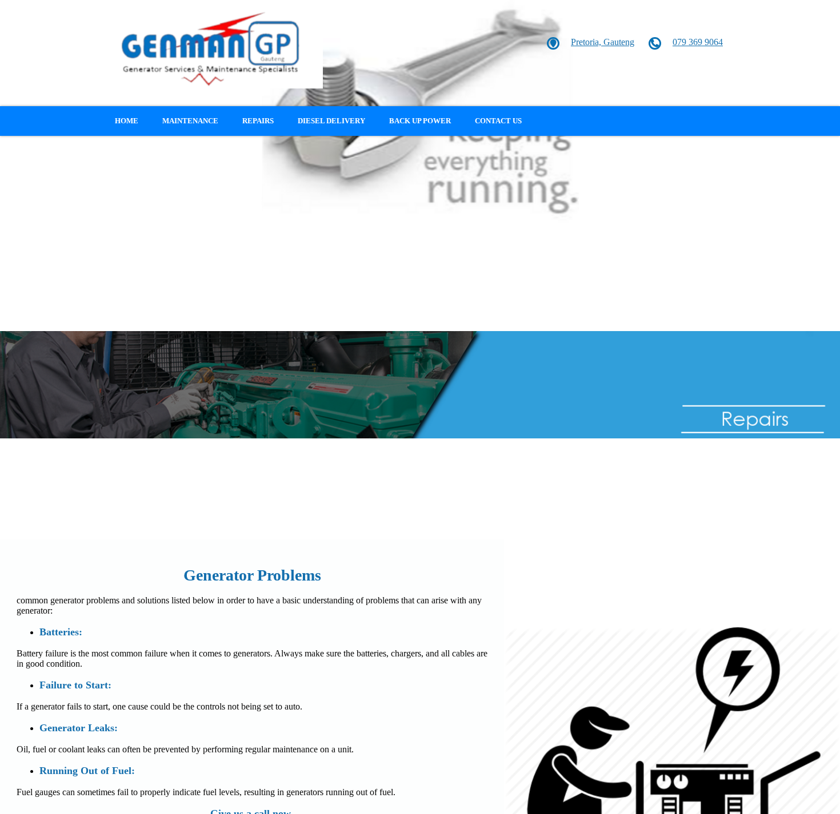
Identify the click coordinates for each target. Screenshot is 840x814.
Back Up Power (420, 120)
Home (126, 120)
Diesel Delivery (331, 120)
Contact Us (498, 120)
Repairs (258, 120)
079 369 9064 (698, 42)
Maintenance (190, 120)
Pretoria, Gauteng (602, 42)
